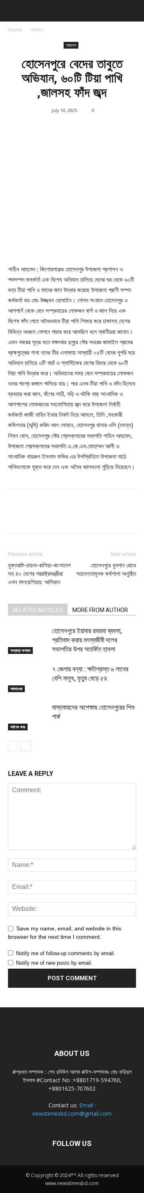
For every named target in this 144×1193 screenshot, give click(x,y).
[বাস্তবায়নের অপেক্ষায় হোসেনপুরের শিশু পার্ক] (28, 716)
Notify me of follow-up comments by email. (65, 953)
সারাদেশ (37, 29)
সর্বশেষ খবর (17, 727)
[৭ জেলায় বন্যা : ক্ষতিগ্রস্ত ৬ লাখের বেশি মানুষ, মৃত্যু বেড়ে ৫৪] (28, 678)
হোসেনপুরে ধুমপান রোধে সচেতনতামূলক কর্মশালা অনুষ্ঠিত (106, 569)
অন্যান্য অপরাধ (20, 650)
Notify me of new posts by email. (54, 963)
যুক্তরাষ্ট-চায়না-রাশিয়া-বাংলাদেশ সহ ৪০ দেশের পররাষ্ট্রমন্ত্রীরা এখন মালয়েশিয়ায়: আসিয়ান (39, 574)
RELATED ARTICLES (38, 610)
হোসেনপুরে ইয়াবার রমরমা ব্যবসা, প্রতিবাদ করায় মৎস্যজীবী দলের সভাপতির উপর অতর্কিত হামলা (87, 640)
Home (15, 29)
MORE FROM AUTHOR (100, 610)
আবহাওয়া (16, 688)
